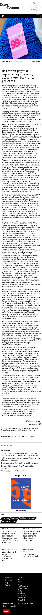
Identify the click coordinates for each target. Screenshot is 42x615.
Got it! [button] (6, 611)
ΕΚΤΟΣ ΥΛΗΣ (5, 529)
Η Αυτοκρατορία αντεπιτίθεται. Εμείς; (31, 555)
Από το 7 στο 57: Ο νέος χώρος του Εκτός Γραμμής (17, 436)
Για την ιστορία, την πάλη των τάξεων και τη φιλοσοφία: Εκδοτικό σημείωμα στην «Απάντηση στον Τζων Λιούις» (19, 429)
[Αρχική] (9, 5)
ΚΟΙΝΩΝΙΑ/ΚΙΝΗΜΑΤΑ (28, 549)
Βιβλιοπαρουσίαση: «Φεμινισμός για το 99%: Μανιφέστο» (20, 463)
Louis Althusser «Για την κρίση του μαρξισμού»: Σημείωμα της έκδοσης (9, 556)
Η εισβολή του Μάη (21, 476)
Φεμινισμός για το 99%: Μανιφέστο (12, 471)
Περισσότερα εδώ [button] (9, 606)
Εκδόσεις (36, 5)
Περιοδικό (36, 7)
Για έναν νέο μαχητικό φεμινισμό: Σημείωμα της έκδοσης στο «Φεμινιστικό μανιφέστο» (31, 535)
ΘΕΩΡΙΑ (4, 549)
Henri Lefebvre (21, 511)
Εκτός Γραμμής (36, 61)
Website (35, 3)
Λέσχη (35, 10)
